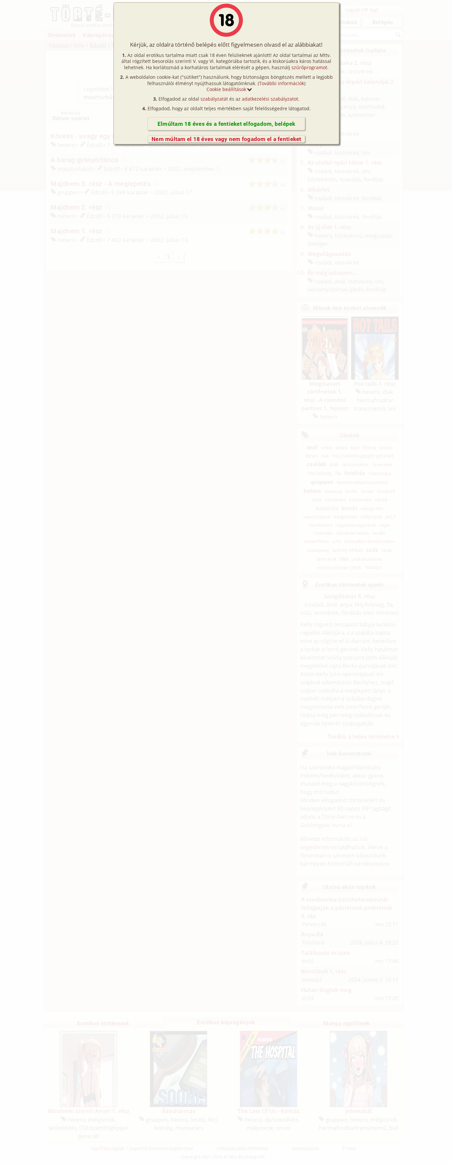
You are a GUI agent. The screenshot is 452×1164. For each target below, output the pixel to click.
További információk (281, 83)
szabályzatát (214, 99)
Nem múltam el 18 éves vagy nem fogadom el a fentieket (226, 139)
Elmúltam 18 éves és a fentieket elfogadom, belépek (226, 124)
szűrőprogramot (309, 67)
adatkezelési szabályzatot (270, 99)
